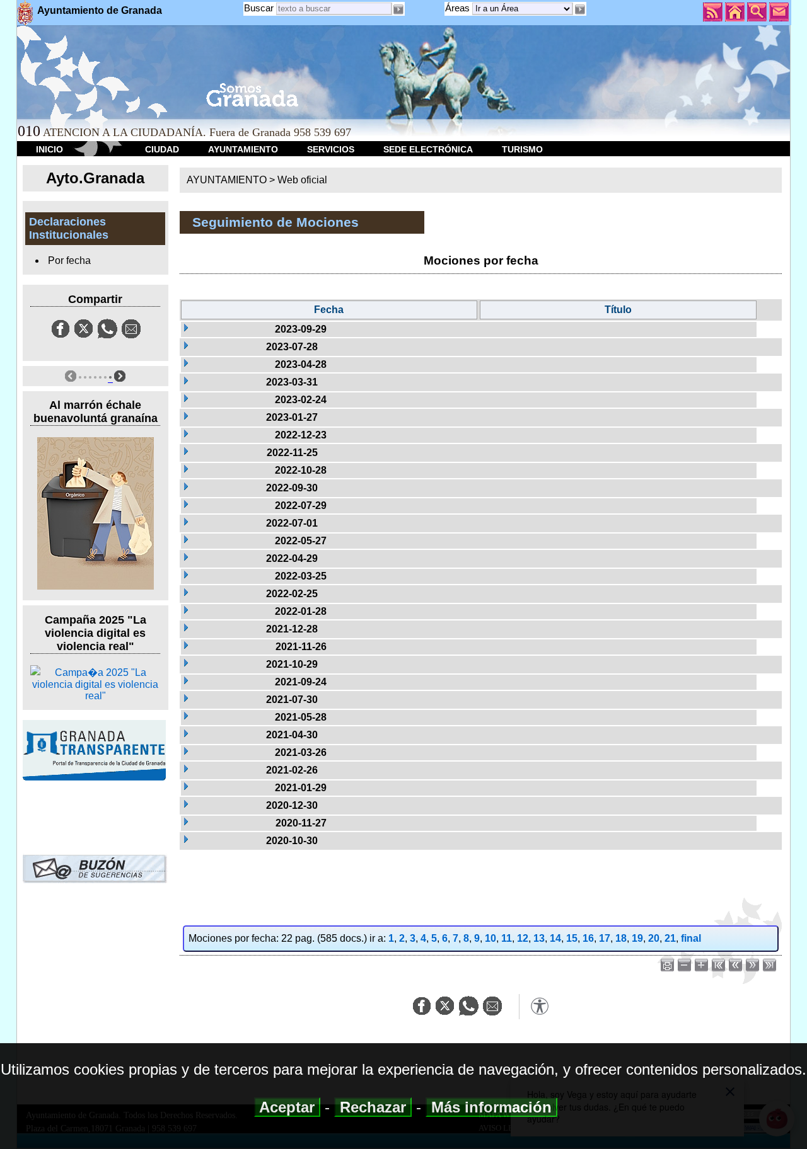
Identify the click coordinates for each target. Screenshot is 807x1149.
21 (670, 938)
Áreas (458, 8)
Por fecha (69, 260)
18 (621, 938)
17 (604, 938)
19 (637, 938)
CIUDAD (162, 149)
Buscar (259, 8)
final (691, 938)
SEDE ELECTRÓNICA (428, 149)
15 (572, 938)
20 (653, 938)
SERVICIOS (330, 149)
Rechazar (372, 1107)
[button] (579, 9)
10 (490, 938)
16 (588, 938)
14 (555, 938)
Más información (491, 1107)
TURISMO (522, 149)
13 (539, 938)
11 (506, 938)
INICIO (49, 149)
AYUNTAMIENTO (243, 149)
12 (522, 938)
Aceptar (287, 1107)
